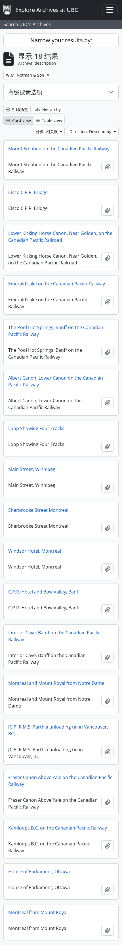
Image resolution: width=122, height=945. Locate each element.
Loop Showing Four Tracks (36, 428)
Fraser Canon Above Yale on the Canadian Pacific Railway (60, 780)
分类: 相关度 (47, 131)
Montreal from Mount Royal (38, 912)
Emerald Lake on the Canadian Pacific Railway (56, 284)
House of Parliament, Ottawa (39, 871)
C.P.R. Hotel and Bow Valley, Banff (44, 592)
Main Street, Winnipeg (31, 469)
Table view (51, 120)
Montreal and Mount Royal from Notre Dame (56, 683)
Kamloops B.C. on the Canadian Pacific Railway (57, 828)
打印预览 (19, 109)
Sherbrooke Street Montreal (38, 510)
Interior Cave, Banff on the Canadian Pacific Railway (54, 636)
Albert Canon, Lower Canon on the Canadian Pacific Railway (55, 381)
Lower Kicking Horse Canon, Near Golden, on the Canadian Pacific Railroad (60, 236)
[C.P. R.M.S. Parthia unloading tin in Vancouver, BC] (58, 730)
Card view (21, 120)
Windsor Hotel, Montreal (34, 551)
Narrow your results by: (61, 40)
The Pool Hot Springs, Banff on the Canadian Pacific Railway (55, 330)
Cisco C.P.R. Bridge (28, 192)
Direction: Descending (91, 131)
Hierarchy (51, 109)
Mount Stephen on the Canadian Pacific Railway (59, 149)
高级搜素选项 (25, 92)
